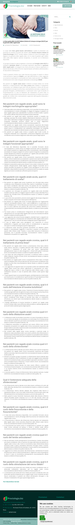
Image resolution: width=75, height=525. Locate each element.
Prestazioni (37, 5)
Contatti (44, 5)
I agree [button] (42, 516)
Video (55, 33)
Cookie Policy (13, 523)
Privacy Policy (6, 523)
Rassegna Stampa (58, 38)
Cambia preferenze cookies (24, 523)
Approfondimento (58, 25)
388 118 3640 (67, 5)
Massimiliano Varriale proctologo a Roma (14, 502)
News (55, 27)
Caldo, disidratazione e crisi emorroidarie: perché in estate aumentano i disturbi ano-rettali (59, 51)
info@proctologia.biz (64, 1)
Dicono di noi (57, 36)
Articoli (56, 30)
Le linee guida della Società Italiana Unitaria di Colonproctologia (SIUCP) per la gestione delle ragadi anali (25, 42)
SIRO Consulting (7, 521)
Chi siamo (29, 5)
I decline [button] (42, 519)
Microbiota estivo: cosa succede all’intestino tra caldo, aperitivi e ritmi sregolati (58, 63)
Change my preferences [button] (46, 521)
